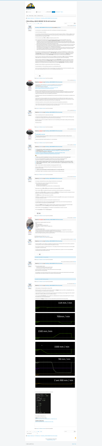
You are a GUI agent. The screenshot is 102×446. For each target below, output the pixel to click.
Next (38, 23)
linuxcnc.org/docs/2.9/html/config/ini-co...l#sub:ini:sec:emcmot (51, 85)
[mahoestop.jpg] (38, 213)
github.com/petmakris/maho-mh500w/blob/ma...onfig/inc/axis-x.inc (46, 418)
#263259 (75, 239)
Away (30, 230)
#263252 (75, 217)
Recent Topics (31, 15)
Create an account (42, 78)
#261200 (75, 144)
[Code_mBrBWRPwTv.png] (43, 403)
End (41, 23)
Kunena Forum (53, 439)
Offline (30, 26)
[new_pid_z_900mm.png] (55, 382)
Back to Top (74, 443)
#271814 (75, 283)
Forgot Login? (58, 11)
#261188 (75, 25)
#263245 (75, 176)
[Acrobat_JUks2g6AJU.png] (38, 254)
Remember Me (49, 11)
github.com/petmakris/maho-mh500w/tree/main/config (44, 421)
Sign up (62, 11)
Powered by (48, 439)
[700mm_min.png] (55, 318)
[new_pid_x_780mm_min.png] (55, 366)
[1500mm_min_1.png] (55, 333)
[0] (35, 155)
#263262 (75, 261)
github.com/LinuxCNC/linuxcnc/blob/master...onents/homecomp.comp (46, 87)
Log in (53, 11)
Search (35, 15)
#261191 (75, 80)
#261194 (75, 110)
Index (27, 15)
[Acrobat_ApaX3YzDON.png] (38, 75)
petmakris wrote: (40, 134)
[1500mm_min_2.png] (55, 348)
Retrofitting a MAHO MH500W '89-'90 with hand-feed (43, 27)
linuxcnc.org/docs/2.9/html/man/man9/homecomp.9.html (44, 88)
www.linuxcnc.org (40, 15)
